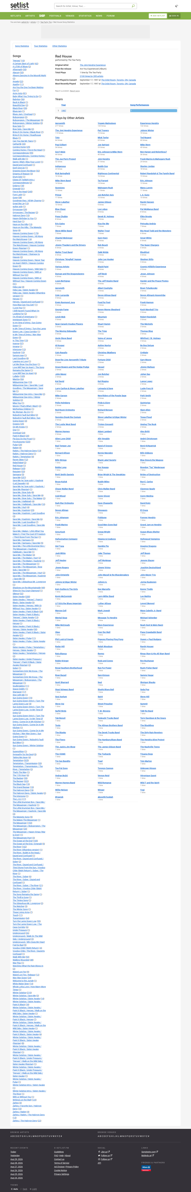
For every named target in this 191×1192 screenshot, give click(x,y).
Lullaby (16, 376)
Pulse (15, 445)
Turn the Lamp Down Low (24, 921)
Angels (16, 81)
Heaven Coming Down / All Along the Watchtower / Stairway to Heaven (28, 254)
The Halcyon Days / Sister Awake (28, 793)
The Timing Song (20, 900)
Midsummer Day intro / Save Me (27, 394)
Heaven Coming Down (23, 233)
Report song (75, 91)
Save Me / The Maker (22, 555)
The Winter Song (20, 909)
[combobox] (95, 6)
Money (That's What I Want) (25, 406)
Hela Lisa (17, 287)
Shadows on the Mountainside (27, 587)
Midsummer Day (20, 382)
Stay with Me (19, 695)
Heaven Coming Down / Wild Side (28, 269)
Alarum (16, 72)
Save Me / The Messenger (24, 564)
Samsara (17, 474)
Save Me (16, 477)
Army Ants (17, 93)
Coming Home (19, 147)
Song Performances (139, 105)
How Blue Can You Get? (23, 305)
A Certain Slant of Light (23, 63)
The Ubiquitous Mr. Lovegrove (26, 903)
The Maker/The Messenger (25, 820)
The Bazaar (18, 781)
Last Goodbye (19, 358)
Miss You (17, 403)
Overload (17, 433)
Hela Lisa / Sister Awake (24, 290)
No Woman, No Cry (21, 412)
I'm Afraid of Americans (23, 316)
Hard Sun (17, 221)
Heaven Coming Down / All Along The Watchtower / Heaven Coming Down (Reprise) (28, 245)
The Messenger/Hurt (22, 838)
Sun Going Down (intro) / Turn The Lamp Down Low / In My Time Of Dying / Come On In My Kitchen (28, 719)
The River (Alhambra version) (26, 850)
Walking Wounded (21, 960)
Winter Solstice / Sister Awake (26, 998)
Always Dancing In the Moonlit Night (29, 75)
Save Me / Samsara (22, 540)
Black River (18, 108)
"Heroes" (16, 60)
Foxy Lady (17, 194)
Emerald (16, 188)
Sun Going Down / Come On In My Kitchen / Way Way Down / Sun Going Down (28, 733)
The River (17, 847)
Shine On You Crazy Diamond (26, 590)
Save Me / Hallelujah (22, 501)
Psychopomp (19, 442)
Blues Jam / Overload (23, 114)
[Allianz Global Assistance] (146, 1168)
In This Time (18, 340)
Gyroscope (18, 209)
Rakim (16, 448)
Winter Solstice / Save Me (24, 995)
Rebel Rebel (18, 462)
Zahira (16, 1103)
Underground (19, 933)
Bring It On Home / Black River (26, 132)
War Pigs (17, 963)
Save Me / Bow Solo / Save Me (26, 495)
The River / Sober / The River (26, 885)
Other (59, 46)
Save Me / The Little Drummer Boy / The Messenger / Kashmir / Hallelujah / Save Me (29, 549)
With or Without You (22, 1097)
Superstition (18, 751)
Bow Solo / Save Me (22, 129)
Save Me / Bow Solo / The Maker (27, 498)
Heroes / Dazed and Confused (26, 302)
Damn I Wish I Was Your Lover (26, 162)
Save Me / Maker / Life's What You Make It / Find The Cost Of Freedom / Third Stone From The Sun (29, 534)
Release (16, 468)
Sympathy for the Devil (23, 754)
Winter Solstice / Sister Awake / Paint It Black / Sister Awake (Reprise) (27, 1040)
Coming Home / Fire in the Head (27, 150)
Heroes (16, 299)
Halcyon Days (19, 215)
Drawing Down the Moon (24, 171)
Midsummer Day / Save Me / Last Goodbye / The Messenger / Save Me (28, 388)
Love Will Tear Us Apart (23, 373)
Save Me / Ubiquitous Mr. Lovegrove (29, 582)
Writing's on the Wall (22, 1100)
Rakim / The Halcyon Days (25, 450)
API (99, 1163)
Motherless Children (22, 409)
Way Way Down (20, 978)
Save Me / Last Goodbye (24, 522)
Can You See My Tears (23, 141)
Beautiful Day (19, 105)
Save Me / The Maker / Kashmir (27, 561)
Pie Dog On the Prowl (22, 439)
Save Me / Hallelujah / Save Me (27, 504)
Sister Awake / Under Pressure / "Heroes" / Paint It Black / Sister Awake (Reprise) (27, 662)
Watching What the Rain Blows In (28, 966)
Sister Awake (19, 596)
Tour (40, 46)
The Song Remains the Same (26, 894)
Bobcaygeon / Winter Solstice (26, 123)
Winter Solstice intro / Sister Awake (29, 1085)
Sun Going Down (20, 698)
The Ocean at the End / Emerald (27, 844)
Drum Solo (17, 177)
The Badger (18, 778)
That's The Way (20, 772)
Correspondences (21, 153)
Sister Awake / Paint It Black (26, 611)
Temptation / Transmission (25, 763)
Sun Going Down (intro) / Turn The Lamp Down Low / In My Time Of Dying (28, 710)
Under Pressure (20, 930)
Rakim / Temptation (22, 456)
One (14, 430)
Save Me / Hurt (19, 507)
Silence (16, 593)
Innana (16, 346)
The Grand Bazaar (21, 787)
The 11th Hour (19, 775)
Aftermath (17, 69)
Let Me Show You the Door (25, 364)
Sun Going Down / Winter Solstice (28, 745)
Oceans (16, 424)
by (91, 76)
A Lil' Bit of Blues (20, 66)
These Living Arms (21, 912)
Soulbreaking (19, 686)
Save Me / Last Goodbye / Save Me (29, 525)
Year (63, 105)
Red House (18, 465)
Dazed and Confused (22, 165)
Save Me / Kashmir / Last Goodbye (29, 513)
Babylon (16, 99)
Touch (15, 915)
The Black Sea (19, 784)
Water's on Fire (19, 972)
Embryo (16, 185)
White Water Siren (21, 984)
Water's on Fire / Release (24, 975)
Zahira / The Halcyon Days (25, 1120)
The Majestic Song (21, 817)
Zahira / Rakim (19, 1112)
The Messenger (20, 823)
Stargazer (17, 692)
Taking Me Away (20, 757)
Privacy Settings (61, 1174)
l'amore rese (18, 355)
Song (22, 46)
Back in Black (19, 102)
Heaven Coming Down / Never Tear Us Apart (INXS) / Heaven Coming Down (29, 263)
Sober (15, 668)
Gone (15, 197)
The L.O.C (17, 799)
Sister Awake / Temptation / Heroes (29, 653)
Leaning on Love (20, 361)
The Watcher (18, 906)
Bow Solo (17, 126)
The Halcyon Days (21, 790)
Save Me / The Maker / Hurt (25, 558)
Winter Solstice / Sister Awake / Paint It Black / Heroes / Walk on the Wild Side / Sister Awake (29, 1010)
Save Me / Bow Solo (22, 492)
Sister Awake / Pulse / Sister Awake (29, 641)
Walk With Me (19, 957)
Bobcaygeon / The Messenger (26, 120)
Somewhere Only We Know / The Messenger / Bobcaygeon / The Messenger (28, 680)
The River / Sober (20, 876)
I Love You (17, 308)
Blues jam (17, 111)
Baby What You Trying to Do (25, 96)
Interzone (17, 349)
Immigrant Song (20, 319)
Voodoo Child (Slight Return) (26, 948)
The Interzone (19, 796)
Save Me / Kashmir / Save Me (26, 519)
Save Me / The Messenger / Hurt (27, 573)
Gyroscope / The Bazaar (24, 212)
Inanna (16, 343)
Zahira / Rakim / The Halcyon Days (29, 1115)
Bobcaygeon (18, 117)
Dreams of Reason (21, 174)
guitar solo (18, 206)
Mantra (16, 379)
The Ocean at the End (22, 841)
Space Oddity (19, 689)
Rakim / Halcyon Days (23, 453)
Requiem (17, 471)
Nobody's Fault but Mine (24, 415)
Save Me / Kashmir (21, 510)
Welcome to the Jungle (23, 981)
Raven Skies (18, 459)
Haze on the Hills (20, 224)
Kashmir (16, 352)
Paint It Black (19, 436)
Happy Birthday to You (23, 218)
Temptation (18, 760)
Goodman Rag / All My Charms (27, 200)
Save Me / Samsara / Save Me (26, 543)
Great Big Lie (18, 203)
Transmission (19, 918)
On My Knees (19, 427)
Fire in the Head (20, 191)
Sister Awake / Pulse (22, 638)
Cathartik (17, 144)
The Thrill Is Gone (21, 897)
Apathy (16, 84)
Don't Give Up (19, 168)
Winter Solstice (19, 992)
